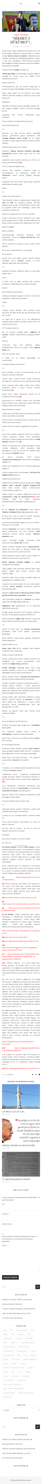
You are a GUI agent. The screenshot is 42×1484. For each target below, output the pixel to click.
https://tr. (17, 1048)
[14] (3, 1054)
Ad (3, 1204)
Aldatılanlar (22, 1330)
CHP (29, 1334)
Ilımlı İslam (23, 1347)
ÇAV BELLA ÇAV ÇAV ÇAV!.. (13, 1111)
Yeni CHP (15, 1376)
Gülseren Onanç (27, 1342)
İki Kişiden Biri (9, 1393)
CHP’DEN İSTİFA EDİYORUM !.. (12, 1318)
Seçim (5, 1363)
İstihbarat (7, 1397)
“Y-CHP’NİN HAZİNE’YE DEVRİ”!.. (16, 1179)
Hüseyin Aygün (9, 1347)
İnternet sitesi (7, 1224)
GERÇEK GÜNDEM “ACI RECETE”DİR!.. (18, 1145)
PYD (25, 1355)
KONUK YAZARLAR (21, 35)
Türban (28, 1372)
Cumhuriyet (8, 1338)
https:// (4, 947)
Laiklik (33, 1351)
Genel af (14, 1342)
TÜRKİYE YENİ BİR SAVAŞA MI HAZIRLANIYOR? (18, 1309)
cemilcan (10, 1074)
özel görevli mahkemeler (13, 1388)
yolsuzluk (21, 1380)
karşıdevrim (8, 1351)
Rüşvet (33, 1355)
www (9, 947)
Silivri (14, 1363)
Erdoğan (29, 1338)
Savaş (5, 1359)
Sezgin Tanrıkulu (31, 1359)
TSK (19, 1372)
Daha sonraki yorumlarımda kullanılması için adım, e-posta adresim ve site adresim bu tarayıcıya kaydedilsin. (20, 1238)
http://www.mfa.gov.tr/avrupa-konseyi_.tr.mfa (20, 897)
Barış (5, 1334)
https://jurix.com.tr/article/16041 (16, 937)
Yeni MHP (25, 1376)
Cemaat (21, 1334)
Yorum (4, 1245)
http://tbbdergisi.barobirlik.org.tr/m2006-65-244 (21, 941)
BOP (12, 1334)
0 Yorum (26, 46)
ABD (4, 1330)
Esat (5, 1342)
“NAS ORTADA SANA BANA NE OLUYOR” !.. (17, 1313)
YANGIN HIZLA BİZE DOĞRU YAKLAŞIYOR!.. (17, 1299)
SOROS (22, 1363)
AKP (11, 1330)
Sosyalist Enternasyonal (13, 1368)
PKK (19, 1355)
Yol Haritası (8, 1380)
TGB (13, 1372)
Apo (32, 1330)
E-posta (5, 1214)
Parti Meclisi (8, 1355)
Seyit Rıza (16, 1359)
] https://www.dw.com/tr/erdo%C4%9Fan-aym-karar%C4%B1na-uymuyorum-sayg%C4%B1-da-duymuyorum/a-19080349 (21, 956)
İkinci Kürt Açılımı (26, 1393)
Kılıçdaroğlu (22, 1351)
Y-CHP (5, 1376)
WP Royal (13, 1480)
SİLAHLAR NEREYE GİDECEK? (12, 1304)
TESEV (5, 1372)
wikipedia (24, 1048)
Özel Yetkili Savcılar (12, 1384)
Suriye (30, 1368)
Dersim (19, 1338)
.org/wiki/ (31, 1048)
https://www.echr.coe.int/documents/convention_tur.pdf (21, 904)
